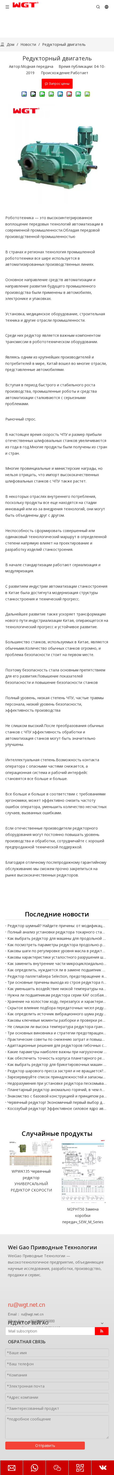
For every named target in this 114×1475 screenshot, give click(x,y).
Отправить (45, 1445)
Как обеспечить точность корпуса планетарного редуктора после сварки (57, 1058)
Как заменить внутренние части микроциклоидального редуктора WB (57, 963)
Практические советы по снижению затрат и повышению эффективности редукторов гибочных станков (57, 1039)
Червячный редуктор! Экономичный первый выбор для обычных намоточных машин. (57, 1102)
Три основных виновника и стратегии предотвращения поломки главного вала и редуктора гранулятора (57, 1032)
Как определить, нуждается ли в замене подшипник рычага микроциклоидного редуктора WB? (57, 969)
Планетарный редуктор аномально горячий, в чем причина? (57, 1089)
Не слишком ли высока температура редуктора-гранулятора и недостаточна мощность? (57, 1026)
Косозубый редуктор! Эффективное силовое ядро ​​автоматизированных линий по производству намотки (57, 1108)
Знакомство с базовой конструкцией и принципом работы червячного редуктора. (57, 1096)
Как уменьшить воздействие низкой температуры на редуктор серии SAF (57, 988)
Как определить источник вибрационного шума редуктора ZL (57, 1013)
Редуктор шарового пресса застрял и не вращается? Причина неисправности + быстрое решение (57, 1070)
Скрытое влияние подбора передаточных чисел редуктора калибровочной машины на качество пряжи (57, 1007)
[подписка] (102, 1331)
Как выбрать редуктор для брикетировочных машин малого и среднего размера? (57, 1064)
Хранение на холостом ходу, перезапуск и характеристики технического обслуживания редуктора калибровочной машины (57, 1001)
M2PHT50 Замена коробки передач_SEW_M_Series (82, 1215)
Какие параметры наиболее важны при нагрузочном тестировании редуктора (57, 1051)
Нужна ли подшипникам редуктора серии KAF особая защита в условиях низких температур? (57, 995)
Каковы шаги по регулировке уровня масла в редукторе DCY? (57, 950)
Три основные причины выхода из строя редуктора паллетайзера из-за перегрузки (57, 982)
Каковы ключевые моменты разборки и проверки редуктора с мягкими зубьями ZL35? (57, 1020)
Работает (79, 72)
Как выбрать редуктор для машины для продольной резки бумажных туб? (57, 938)
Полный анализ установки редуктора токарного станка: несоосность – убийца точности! (57, 931)
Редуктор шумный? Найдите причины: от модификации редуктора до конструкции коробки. (57, 925)
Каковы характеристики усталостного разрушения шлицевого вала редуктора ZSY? (57, 957)
